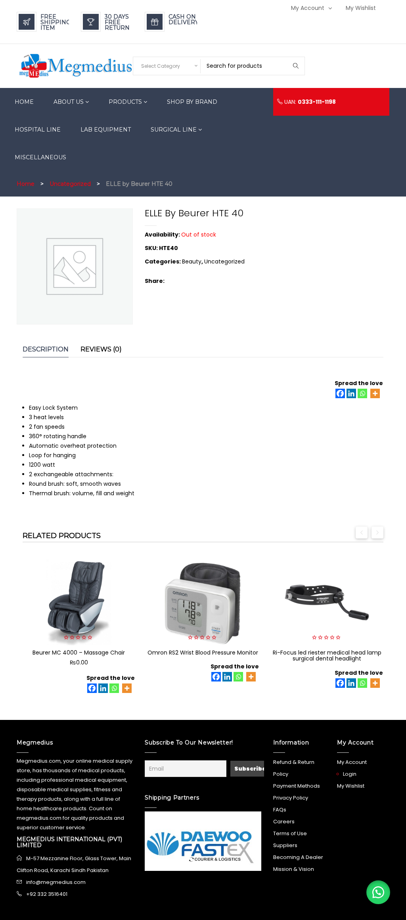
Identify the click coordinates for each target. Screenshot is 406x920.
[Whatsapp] (362, 393)
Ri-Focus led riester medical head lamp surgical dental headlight (327, 655)
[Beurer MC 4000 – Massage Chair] (78, 602)
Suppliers (285, 845)
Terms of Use (290, 833)
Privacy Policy (290, 798)
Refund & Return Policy (293, 768)
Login (349, 774)
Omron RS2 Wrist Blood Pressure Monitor (202, 653)
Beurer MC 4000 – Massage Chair (79, 653)
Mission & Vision (293, 869)
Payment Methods (296, 786)
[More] (375, 393)
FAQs (279, 809)
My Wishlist (361, 8)
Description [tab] (46, 349)
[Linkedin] (351, 393)
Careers (284, 821)
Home (25, 183)
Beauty (191, 261)
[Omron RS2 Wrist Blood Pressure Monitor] (203, 602)
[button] (378, 892)
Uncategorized (70, 183)
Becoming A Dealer (298, 857)
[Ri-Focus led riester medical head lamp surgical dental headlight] (327, 602)
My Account (307, 8)
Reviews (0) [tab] (101, 349)
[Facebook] (340, 393)
